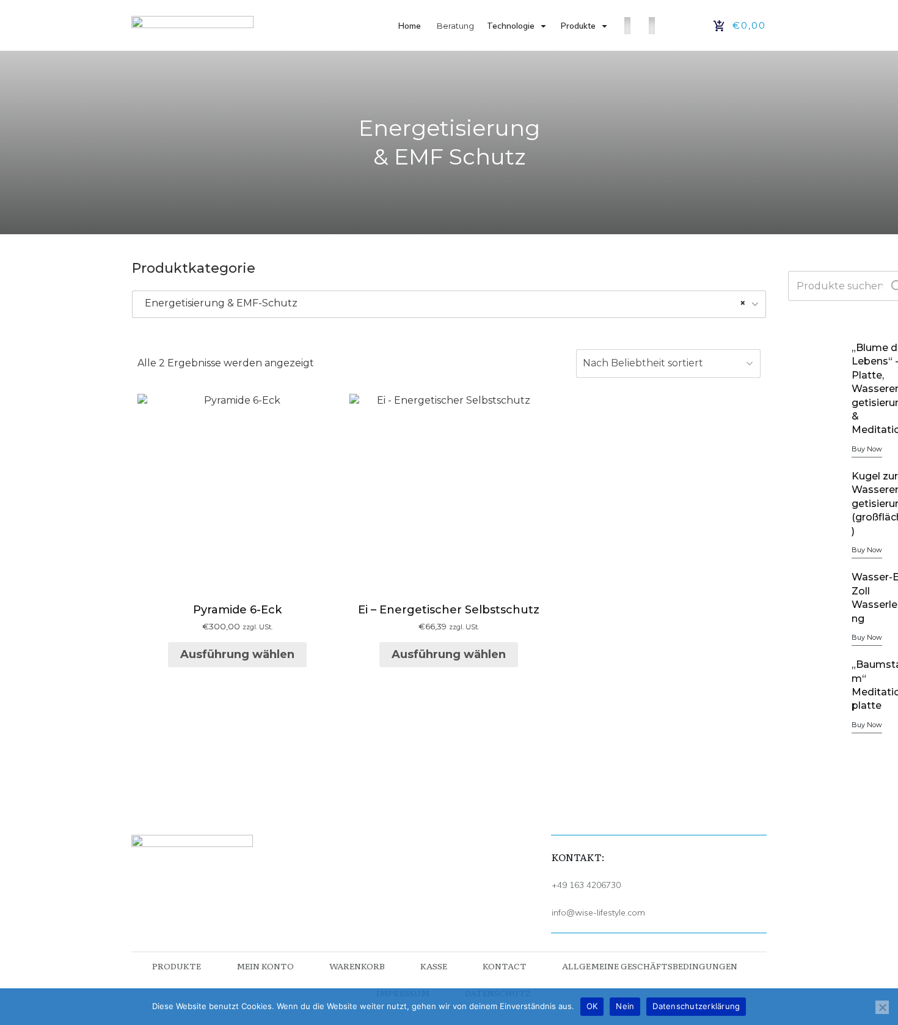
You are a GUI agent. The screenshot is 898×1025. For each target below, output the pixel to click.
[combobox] (449, 304)
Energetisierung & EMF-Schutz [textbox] (445, 303)
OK (592, 1006)
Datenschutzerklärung (696, 1006)
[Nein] (882, 1007)
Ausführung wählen (237, 654)
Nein (625, 1006)
